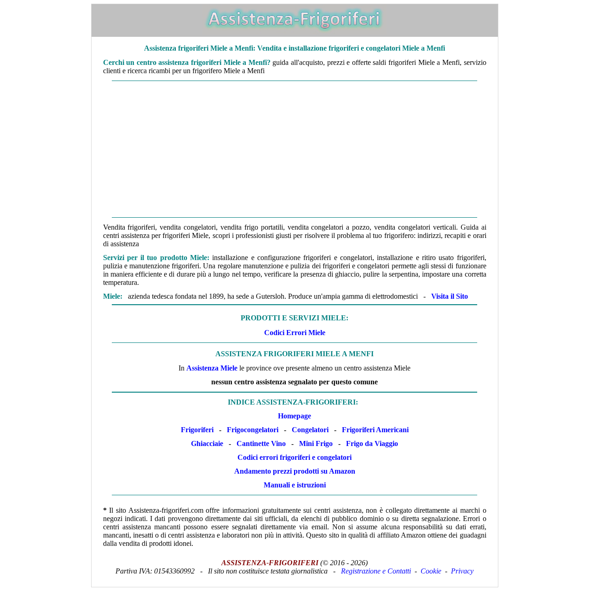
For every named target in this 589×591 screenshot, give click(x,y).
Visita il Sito (449, 296)
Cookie (431, 571)
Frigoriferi (197, 430)
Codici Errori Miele (294, 332)
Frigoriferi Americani (375, 430)
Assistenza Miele (211, 368)
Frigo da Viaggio (372, 443)
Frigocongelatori (252, 430)
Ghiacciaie (207, 443)
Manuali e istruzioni (295, 485)
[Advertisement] (294, 149)
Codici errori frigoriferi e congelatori (294, 457)
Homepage (294, 416)
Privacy (462, 571)
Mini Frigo (316, 443)
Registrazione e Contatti (376, 571)
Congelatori (310, 430)
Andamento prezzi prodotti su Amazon (294, 471)
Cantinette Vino (261, 443)
